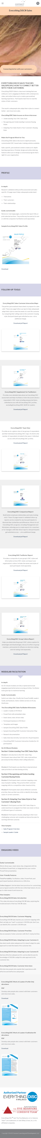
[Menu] (2, 3)
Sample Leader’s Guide (10, 832)
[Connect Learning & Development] (20, 3)
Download (4, 269)
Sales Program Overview (11, 829)
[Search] (37, 3)
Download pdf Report (20, 323)
